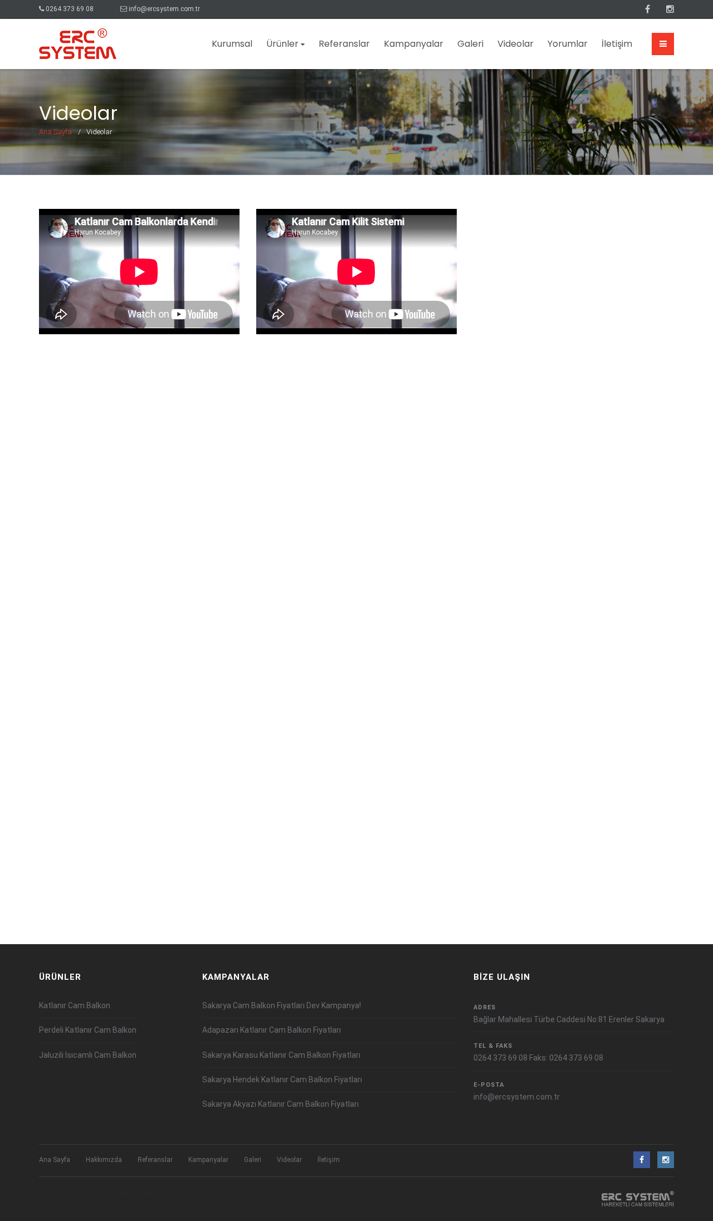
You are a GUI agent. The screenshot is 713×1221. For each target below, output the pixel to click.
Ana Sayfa (55, 132)
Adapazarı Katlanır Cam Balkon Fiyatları (271, 1029)
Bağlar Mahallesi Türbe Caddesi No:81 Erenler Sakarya (569, 1019)
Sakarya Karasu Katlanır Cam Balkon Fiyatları (281, 1055)
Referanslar (344, 43)
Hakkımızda (104, 1160)
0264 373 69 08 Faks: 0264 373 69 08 (538, 1057)
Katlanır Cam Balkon (74, 1005)
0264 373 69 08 (70, 9)
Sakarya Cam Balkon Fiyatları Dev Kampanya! (281, 1005)
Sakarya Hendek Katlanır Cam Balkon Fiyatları (282, 1079)
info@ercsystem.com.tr (164, 9)
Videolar (515, 43)
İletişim (617, 43)
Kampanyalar (413, 43)
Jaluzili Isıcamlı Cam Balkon (87, 1055)
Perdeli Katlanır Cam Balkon (87, 1029)
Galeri (470, 43)
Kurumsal (232, 43)
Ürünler (282, 43)
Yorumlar (568, 43)
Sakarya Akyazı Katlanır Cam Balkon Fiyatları (280, 1104)
